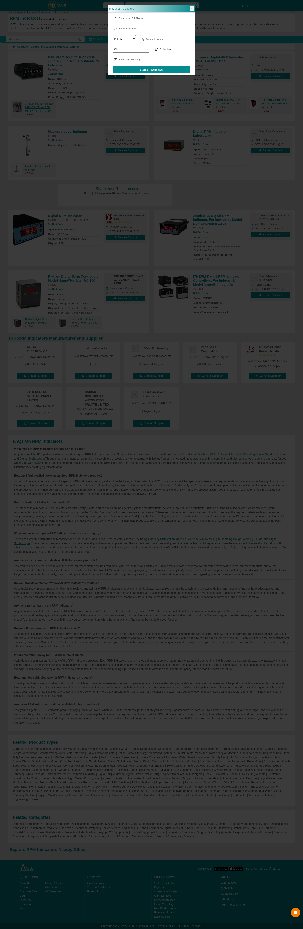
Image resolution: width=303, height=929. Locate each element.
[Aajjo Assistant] (295, 912)
